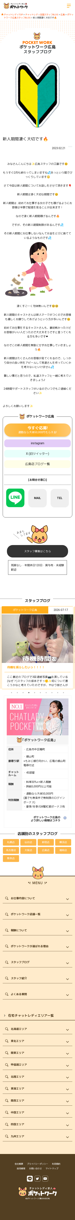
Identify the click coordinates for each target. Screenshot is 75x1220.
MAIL (37, 498)
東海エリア (17, 1088)
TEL (59, 498)
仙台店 (28, 842)
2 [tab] (17, 693)
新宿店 (45, 842)
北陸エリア (17, 1076)
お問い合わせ (35, 1168)
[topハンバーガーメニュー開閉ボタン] (69, 6)
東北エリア (17, 1041)
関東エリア (17, 1052)
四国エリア (17, 1124)
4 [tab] (29, 693)
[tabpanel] (37, 648)
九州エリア (17, 1136)
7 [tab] (46, 693)
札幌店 (11, 842)
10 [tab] (63, 693)
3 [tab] (23, 693)
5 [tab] (35, 693)
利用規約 (56, 1164)
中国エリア (17, 1112)
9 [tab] (58, 693)
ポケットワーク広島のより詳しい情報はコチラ (45, 819)
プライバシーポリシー (37, 1164)
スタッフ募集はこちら (37, 551)
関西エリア (17, 1100)
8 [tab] (52, 693)
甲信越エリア (19, 1064)
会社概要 (19, 1164)
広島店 (45, 850)
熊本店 (11, 858)
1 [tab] (11, 693)
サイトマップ (52, 1168)
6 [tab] (40, 693)
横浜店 (63, 842)
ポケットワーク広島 (37, 47)
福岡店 (63, 850)
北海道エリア (19, 1028)
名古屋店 (11, 850)
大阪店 (28, 850)
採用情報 (21, 1168)
